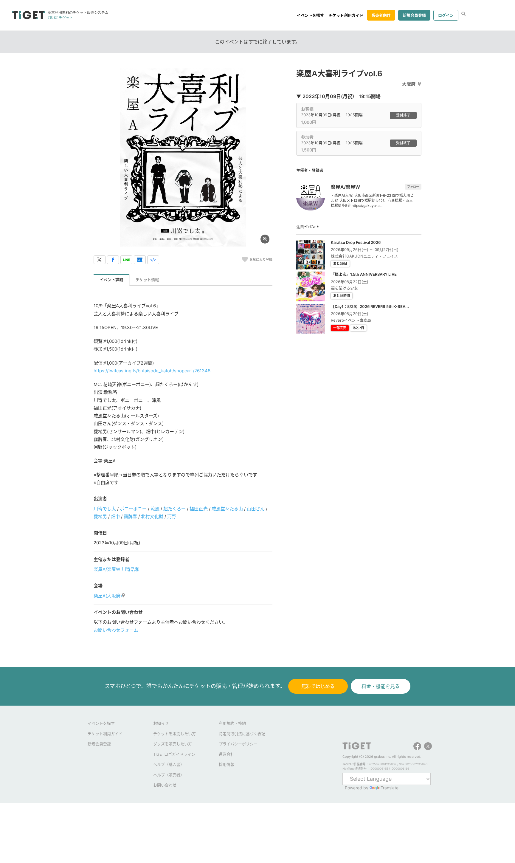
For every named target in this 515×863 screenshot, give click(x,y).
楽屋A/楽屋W (107, 569)
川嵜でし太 (105, 509)
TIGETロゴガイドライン (174, 754)
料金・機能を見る (381, 686)
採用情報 (226, 764)
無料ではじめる (318, 686)
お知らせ (161, 723)
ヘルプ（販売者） (168, 774)
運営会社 (226, 754)
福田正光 (198, 509)
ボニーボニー (133, 509)
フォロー (413, 186)
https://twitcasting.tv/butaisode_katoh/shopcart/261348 (152, 371)
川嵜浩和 (130, 569)
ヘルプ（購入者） (168, 764)
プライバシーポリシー (238, 743)
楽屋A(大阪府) (108, 596)
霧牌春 (130, 516)
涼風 (155, 509)
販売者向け (381, 15)
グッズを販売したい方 (172, 743)
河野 (171, 516)
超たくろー (174, 509)
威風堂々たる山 (227, 509)
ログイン (446, 15)
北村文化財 (152, 516)
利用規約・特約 (232, 723)
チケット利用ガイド (345, 15)
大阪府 (408, 84)
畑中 (115, 516)
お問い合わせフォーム (116, 630)
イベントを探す (310, 15)
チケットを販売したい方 (174, 733)
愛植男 (100, 516)
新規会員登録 (414, 15)
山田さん (256, 509)
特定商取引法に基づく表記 (242, 733)
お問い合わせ (164, 785)
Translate (389, 787)
